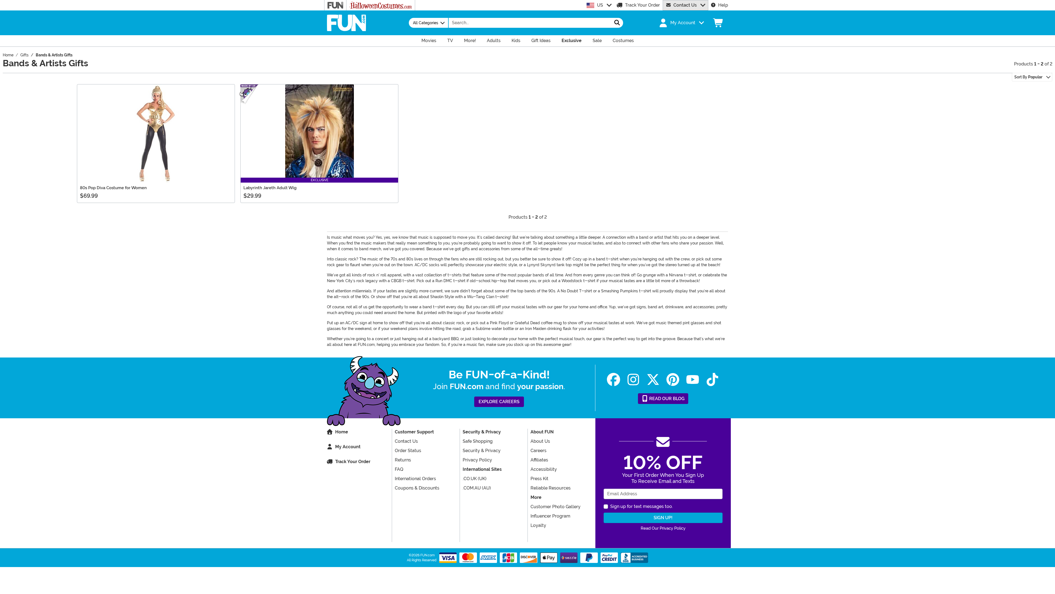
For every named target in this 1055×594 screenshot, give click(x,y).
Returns (403, 460)
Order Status (408, 450)
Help (723, 5)
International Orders (415, 478)
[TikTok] (712, 379)
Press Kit (539, 478)
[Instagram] (633, 379)
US (600, 5)
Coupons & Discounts (417, 488)
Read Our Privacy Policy (663, 528)
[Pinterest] (672, 379)
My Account (347, 446)
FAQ (399, 469)
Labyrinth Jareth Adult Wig (269, 187)
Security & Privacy (482, 450)
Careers (538, 450)
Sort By (1028, 77)
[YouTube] (692, 379)
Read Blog (666, 398)
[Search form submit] (617, 23)
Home (341, 432)
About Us (540, 441)
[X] (653, 379)
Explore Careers (499, 401)
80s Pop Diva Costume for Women (113, 187)
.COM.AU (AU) (477, 488)
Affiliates (539, 460)
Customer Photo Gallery (556, 506)
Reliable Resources (551, 488)
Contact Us (685, 5)
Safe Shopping (478, 441)
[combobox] (530, 23)
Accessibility (544, 469)
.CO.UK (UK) (475, 478)
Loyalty (538, 525)
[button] (681, 22)
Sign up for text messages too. (641, 506)
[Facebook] (613, 379)
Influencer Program (550, 516)
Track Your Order (642, 5)
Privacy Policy (477, 460)
